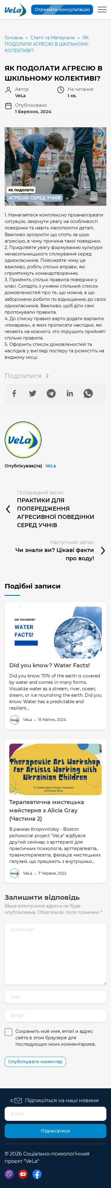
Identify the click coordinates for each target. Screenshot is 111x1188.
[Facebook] (14, 393)
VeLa (50, 466)
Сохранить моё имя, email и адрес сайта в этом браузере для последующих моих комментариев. (55, 1038)
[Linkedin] (69, 393)
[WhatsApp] (88, 393)
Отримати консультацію (62, 9)
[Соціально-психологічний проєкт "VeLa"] (15, 9)
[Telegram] (51, 393)
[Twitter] (32, 393)
